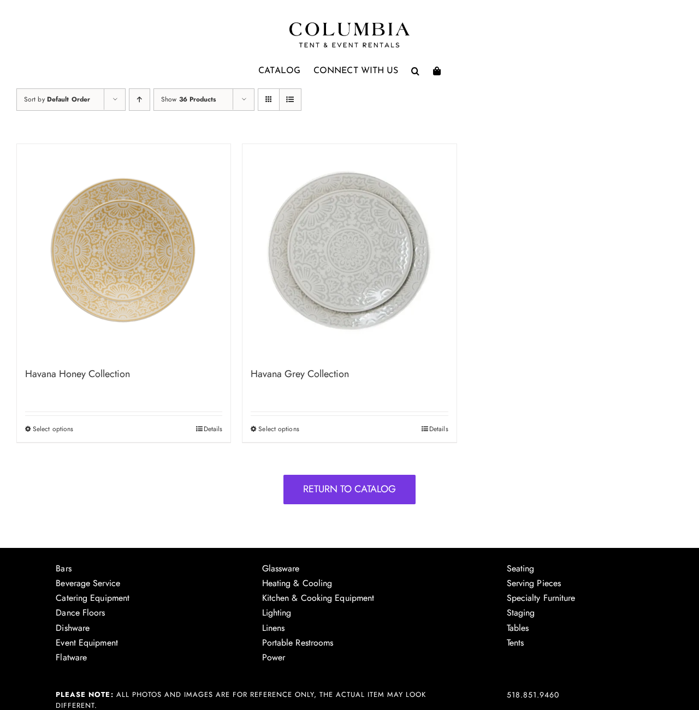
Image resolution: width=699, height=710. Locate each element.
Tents (515, 642)
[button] (415, 71)
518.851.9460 (533, 694)
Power (274, 657)
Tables (518, 628)
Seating (521, 568)
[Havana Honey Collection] (123, 250)
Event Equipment (87, 642)
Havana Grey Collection (300, 374)
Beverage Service (88, 583)
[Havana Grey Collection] (349, 250)
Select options (53, 429)
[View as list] (290, 99)
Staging (521, 612)
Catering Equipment (92, 598)
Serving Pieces (534, 583)
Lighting (277, 612)
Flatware (71, 657)
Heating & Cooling (297, 583)
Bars (63, 568)
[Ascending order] (139, 99)
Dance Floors (80, 612)
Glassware (281, 568)
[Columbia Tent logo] (349, 25)
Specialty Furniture (541, 598)
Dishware (73, 628)
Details (213, 429)
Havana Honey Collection (77, 374)
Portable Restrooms (298, 642)
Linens (273, 628)
